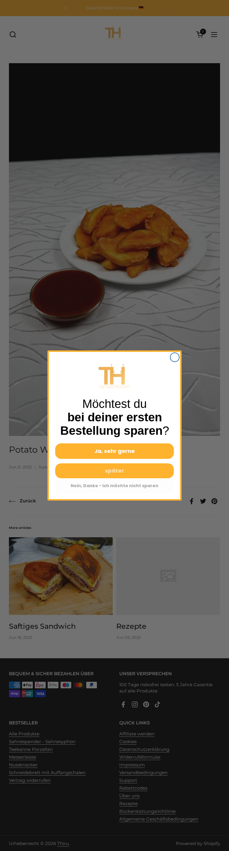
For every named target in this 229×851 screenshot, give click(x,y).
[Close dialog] (174, 357)
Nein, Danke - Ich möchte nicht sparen (114, 486)
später (114, 470)
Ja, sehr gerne (114, 451)
